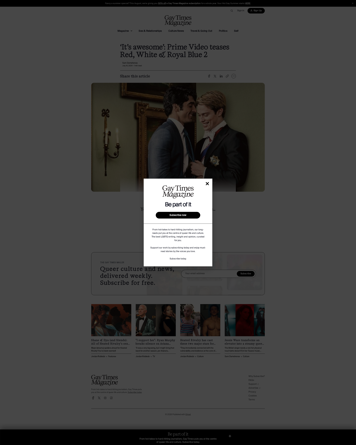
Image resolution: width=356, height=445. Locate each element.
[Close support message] (207, 183)
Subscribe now (178, 215)
